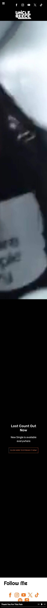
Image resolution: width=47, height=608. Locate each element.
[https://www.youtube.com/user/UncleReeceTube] (23, 595)
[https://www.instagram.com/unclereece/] (22, 5)
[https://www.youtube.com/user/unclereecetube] (29, 5)
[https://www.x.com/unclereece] (30, 595)
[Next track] (45, 604)
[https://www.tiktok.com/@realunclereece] (41, 5)
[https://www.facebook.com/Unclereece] (10, 595)
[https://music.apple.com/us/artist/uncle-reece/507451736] (27, 601)
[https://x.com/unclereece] (35, 5)
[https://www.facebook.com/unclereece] (16, 5)
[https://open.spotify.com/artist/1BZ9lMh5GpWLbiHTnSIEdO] (20, 601)
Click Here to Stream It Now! (23, 450)
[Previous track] (39, 604)
